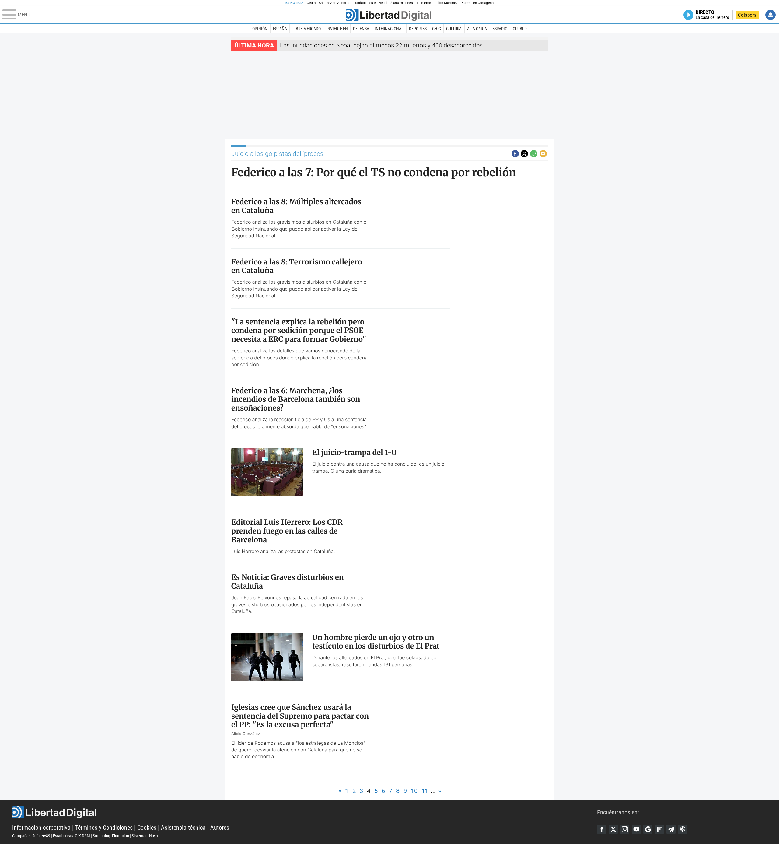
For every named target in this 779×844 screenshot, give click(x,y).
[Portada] (389, 15)
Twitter (613, 829)
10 (414, 790)
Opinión (259, 28)
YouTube (636, 829)
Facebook (601, 829)
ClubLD (520, 28)
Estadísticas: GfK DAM (71, 835)
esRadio (499, 28)
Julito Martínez (446, 3)
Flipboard (659, 829)
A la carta (477, 28)
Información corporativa (41, 827)
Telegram (671, 829)
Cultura (454, 28)
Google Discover (647, 829)
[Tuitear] (524, 153)
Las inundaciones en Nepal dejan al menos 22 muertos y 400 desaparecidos (381, 45)
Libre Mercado (306, 28)
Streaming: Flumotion (111, 835)
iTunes (682, 829)
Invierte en (337, 28)
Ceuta (311, 3)
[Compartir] (515, 153)
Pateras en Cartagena (477, 3)
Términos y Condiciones (104, 827)
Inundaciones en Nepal (369, 3)
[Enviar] (533, 153)
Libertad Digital (304, 812)
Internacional (389, 28)
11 (424, 790)
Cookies (146, 827)
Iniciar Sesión (770, 15)
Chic (436, 28)
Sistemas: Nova (145, 835)
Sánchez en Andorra (334, 3)
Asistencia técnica (183, 827)
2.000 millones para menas (411, 3)
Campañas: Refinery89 (31, 835)
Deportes (418, 28)
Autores (219, 827)
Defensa (361, 28)
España (280, 28)
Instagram (624, 829)
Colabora (747, 15)
